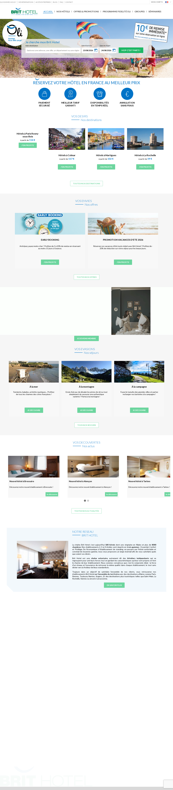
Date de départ (105, 46)
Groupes (140, 11)
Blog (55, 2)
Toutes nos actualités (86, 511)
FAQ (61, 2)
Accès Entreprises (43, 2)
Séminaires (155, 11)
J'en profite (27, 145)
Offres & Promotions (86, 11)
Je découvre (33, 410)
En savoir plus (114, 585)
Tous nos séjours (86, 425)
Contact (69, 2)
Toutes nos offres (87, 277)
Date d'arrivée (86, 46)
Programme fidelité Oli (117, 11)
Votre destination (31, 46)
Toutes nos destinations (86, 183)
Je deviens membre (86, 338)
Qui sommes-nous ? (8, 2)
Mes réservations (26, 2)
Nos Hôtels (63, 11)
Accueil (48, 11)
